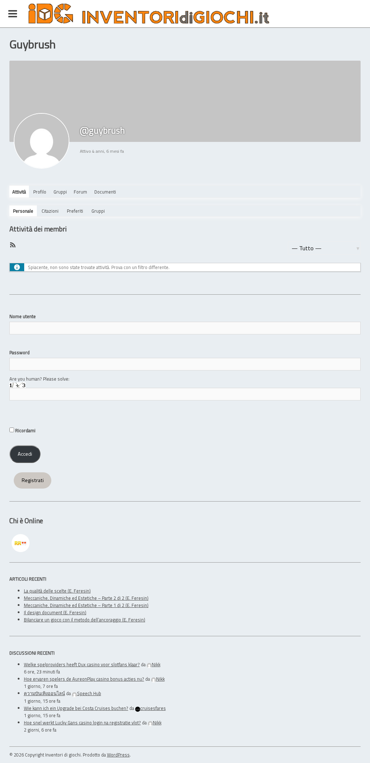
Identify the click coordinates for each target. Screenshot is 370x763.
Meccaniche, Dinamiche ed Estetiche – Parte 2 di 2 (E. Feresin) (86, 598)
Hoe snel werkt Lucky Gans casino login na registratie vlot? (82, 722)
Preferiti (75, 210)
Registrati (33, 480)
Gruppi (60, 191)
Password (19, 352)
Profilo (39, 191)
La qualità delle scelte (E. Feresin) (57, 590)
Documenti (105, 191)
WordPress (118, 754)
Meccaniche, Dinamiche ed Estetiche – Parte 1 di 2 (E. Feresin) (86, 605)
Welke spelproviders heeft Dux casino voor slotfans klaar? (82, 664)
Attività (19, 191)
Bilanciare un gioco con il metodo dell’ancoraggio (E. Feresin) (84, 619)
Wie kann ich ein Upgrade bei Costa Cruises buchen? (76, 708)
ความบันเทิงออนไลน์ (44, 693)
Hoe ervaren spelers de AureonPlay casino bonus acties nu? (84, 678)
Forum (80, 191)
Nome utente (22, 316)
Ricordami (24, 430)
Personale (23, 210)
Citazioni (50, 210)
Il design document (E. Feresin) (55, 612)
